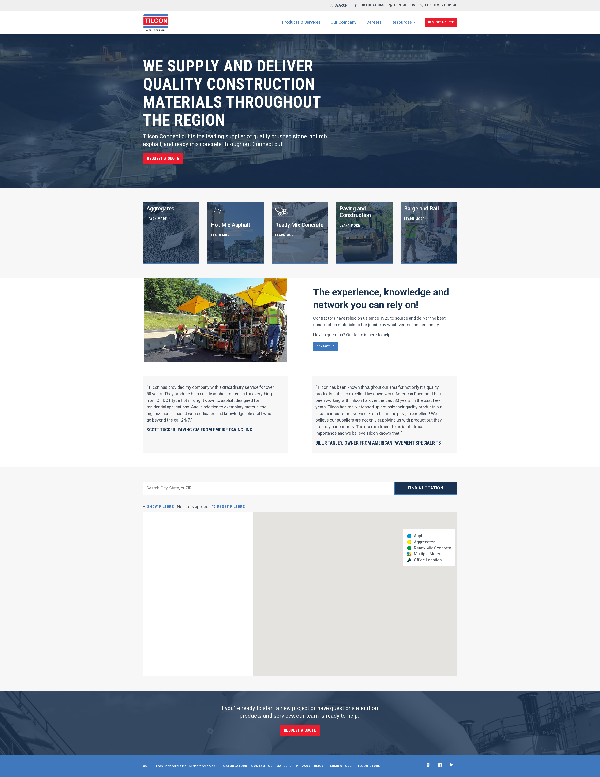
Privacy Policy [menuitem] (310, 766)
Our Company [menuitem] (343, 22)
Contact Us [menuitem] (262, 766)
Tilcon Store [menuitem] (368, 766)
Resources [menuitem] (401, 22)
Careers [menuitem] (374, 22)
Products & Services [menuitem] (301, 22)
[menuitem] (428, 765)
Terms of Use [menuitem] (340, 766)
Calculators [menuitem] (235, 766)
